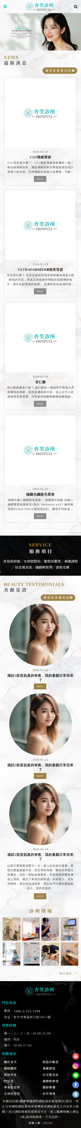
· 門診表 (8, 1081)
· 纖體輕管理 (49, 1081)
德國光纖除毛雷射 (40, 494)
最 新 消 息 (15, 60)
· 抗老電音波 (49, 1075)
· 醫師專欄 (47, 1087)
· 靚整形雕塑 (49, 1062)
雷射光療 (62, 567)
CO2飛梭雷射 (40, 157)
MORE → (68, 973)
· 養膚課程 (47, 1068)
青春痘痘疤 (11, 561)
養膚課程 (71, 561)
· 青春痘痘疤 (11, 1087)
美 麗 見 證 (34, 587)
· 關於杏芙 (9, 1062)
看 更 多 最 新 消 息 (58, 70)
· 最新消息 (9, 1075)
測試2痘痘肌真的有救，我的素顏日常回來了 (40, 767)
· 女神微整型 (11, 1093)
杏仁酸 (40, 382)
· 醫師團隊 (9, 1068)
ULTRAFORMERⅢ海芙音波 (40, 269)
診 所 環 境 (40, 911)
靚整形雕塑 (52, 561)
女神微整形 (32, 561)
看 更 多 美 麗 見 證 (57, 597)
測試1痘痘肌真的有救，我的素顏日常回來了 (40, 857)
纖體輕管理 (43, 567)
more (40, 178)
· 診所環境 (47, 1093)
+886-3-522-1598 (27, 1011)
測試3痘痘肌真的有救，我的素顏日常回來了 (40, 678)
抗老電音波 (23, 567)
